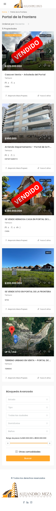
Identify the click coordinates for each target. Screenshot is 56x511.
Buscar (28, 458)
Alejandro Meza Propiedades (20, 96)
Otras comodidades (29, 451)
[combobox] (22, 24)
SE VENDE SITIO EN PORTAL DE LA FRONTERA (28, 291)
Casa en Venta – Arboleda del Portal (25, 74)
